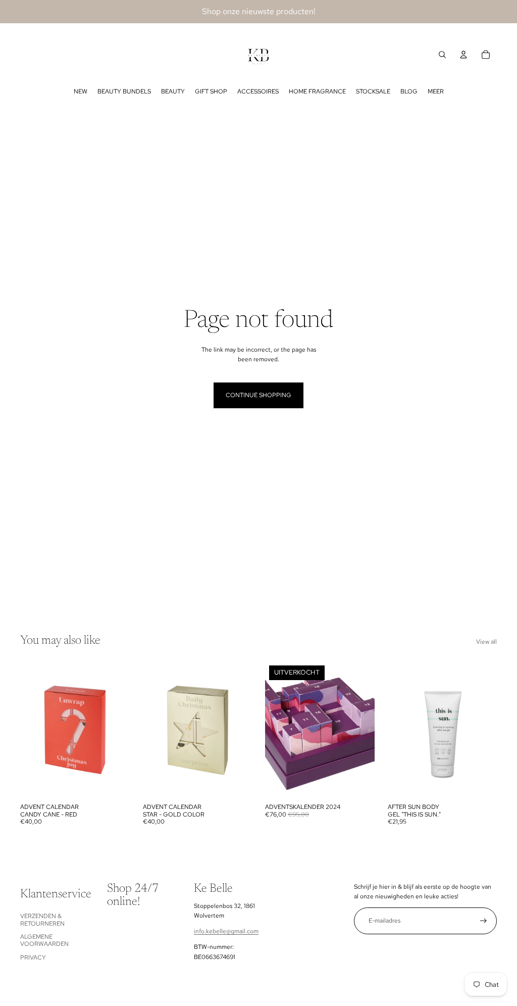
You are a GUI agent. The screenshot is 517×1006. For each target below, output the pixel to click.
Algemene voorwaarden (44, 940)
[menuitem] (80, 91)
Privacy (33, 957)
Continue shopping (258, 395)
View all (486, 642)
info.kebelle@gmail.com (226, 931)
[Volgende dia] (121, 730)
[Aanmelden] (483, 921)
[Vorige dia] (28, 730)
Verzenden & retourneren (42, 919)
